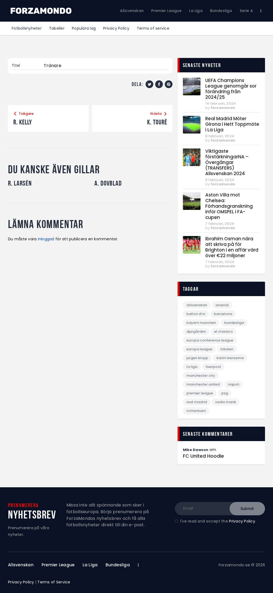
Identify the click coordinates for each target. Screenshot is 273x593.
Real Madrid (196, 402)
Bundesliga (234, 322)
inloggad (46, 239)
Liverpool (213, 366)
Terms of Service (53, 582)
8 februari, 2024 (219, 136)
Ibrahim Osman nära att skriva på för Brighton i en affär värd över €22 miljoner (231, 247)
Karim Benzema (230, 357)
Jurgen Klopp (197, 357)
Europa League (199, 349)
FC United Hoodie (203, 456)
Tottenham (196, 410)
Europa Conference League (209, 340)
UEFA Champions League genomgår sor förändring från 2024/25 (230, 89)
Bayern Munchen (201, 322)
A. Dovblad (108, 183)
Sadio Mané (225, 402)
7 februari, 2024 (219, 223)
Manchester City (200, 375)
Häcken (226, 349)
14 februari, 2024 (220, 103)
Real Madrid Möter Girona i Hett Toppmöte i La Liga (232, 124)
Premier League (199, 393)
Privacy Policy (242, 521)
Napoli (233, 384)
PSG (224, 393)
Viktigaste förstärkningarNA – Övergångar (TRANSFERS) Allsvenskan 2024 (226, 162)
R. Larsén (20, 183)
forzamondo (223, 107)
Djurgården (196, 331)
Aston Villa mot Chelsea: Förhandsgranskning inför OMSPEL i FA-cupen (229, 206)
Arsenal (222, 305)
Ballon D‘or (196, 313)
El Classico (223, 331)
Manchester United (203, 384)
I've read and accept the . (218, 521)
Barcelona (223, 313)
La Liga (191, 366)
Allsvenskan (196, 305)
